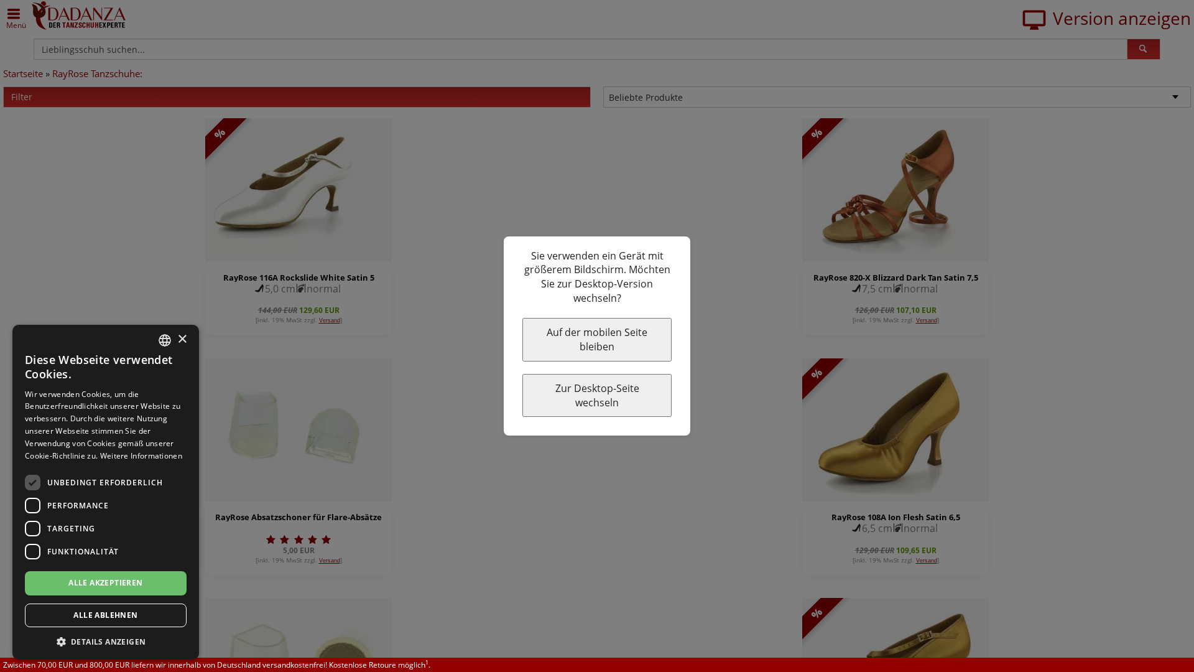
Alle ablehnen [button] (105, 615)
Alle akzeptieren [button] (105, 582)
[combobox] (165, 340)
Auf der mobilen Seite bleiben (597, 339)
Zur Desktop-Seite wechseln (597, 395)
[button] (106, 641)
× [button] (182, 339)
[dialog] (105, 492)
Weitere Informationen (141, 455)
